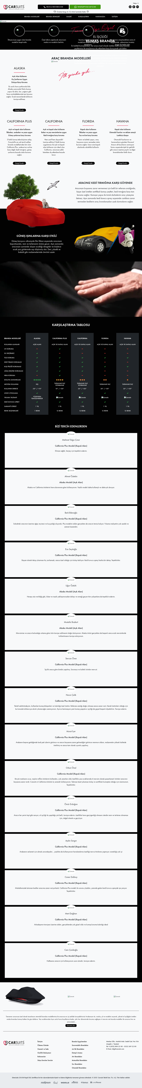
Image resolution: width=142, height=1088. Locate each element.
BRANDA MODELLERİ (31, 16)
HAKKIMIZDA (100, 16)
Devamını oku (71, 1025)
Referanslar (41, 1056)
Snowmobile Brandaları (80, 1045)
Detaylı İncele (19, 110)
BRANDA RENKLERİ (53, 16)
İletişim (39, 1041)
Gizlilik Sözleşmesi (44, 1053)
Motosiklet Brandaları (79, 1060)
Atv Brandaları (77, 1056)
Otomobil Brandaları (79, 1068)
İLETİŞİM (115, 16)
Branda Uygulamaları (79, 1041)
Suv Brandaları (77, 1064)
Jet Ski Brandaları (78, 1049)
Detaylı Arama (77, 1053)
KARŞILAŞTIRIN (83, 16)
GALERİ (69, 16)
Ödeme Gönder (43, 1045)
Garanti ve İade (43, 1049)
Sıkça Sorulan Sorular (45, 1060)
